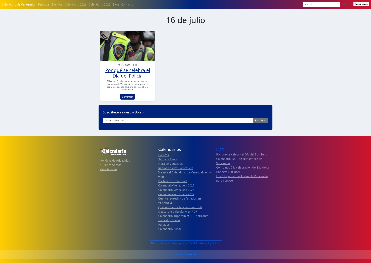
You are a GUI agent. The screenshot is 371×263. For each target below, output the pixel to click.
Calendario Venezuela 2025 (176, 185)
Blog (116, 4)
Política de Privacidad (172, 181)
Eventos (57, 4)
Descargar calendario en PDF (177, 211)
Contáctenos (108, 169)
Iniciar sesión (361, 4)
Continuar (127, 96)
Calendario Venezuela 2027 (176, 194)
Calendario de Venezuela (18, 4)
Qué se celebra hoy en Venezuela (180, 207)
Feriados (44, 4)
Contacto (127, 4)
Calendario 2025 (99, 4)
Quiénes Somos (110, 165)
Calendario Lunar (169, 229)
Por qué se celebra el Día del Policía (127, 73)
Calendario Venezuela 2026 (176, 190)
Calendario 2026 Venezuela (185, 254)
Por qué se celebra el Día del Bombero (241, 154)
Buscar (346, 4)
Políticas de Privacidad (115, 160)
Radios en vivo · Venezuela (175, 168)
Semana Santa (167, 159)
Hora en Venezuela (170, 164)
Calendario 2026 (75, 4)
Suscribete (260, 120)
